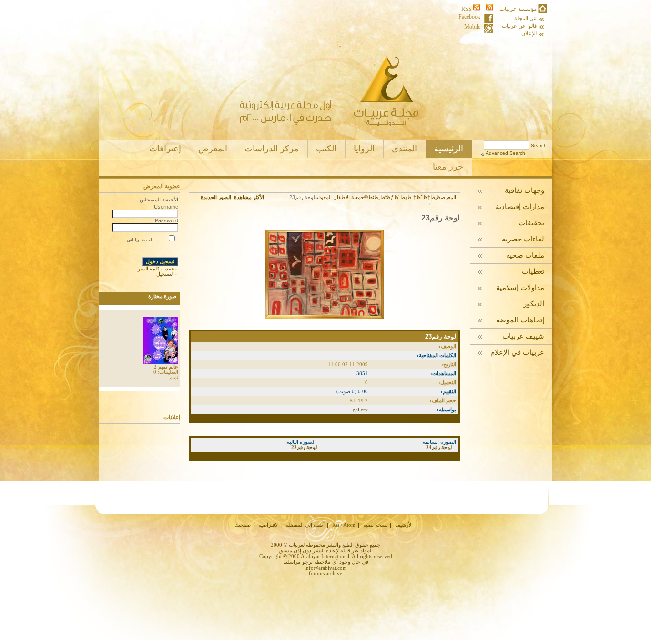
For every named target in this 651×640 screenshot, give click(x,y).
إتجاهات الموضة (520, 320)
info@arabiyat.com (326, 567)
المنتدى (404, 148)
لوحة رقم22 (304, 447)
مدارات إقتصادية (520, 206)
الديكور (533, 304)
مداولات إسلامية (520, 287)
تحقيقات (531, 223)
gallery (360, 409)
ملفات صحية (525, 255)
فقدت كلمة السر (156, 268)
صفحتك (242, 525)
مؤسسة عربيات (518, 9)
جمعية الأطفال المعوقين (339, 197)
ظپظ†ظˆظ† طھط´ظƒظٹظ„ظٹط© (402, 197)
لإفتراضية (268, 525)
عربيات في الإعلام (517, 352)
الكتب (326, 148)
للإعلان (529, 33)
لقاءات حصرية (523, 239)
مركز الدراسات (271, 148)
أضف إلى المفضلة (305, 525)
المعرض (212, 148)
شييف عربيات (523, 336)
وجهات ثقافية (524, 190)
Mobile (472, 27)
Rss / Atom (344, 525)
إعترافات (165, 148)
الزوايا (364, 148)
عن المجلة (525, 18)
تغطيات (533, 271)
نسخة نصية (375, 525)
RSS (467, 9)
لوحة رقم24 (439, 447)
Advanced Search (505, 153)
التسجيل (165, 274)
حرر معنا (448, 166)
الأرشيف (404, 525)
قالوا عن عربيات (519, 26)
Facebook (469, 17)
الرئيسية (448, 148)
